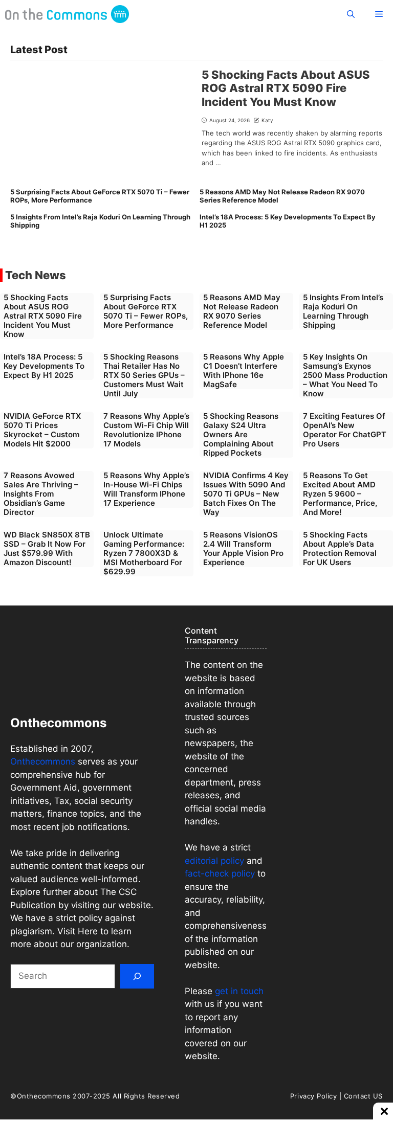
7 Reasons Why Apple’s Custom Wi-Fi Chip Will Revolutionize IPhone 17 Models (146, 429)
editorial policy (214, 861)
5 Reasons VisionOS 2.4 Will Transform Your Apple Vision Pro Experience (243, 548)
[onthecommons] (67, 14)
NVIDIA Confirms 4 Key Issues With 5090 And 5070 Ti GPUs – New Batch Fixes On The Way (246, 493)
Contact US (363, 1096)
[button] (351, 14)
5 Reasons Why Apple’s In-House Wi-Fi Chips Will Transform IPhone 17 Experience (146, 489)
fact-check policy (220, 873)
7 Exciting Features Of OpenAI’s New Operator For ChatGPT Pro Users (344, 429)
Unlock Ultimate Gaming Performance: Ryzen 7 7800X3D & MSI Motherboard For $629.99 (143, 553)
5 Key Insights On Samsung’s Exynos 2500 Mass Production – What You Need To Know (345, 375)
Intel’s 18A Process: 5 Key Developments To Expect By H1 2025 (288, 221)
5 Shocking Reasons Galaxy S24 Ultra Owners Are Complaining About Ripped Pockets (240, 434)
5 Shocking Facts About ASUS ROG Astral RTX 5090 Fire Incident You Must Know (286, 88)
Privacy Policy (313, 1096)
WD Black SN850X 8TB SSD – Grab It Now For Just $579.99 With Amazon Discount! (47, 548)
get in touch (238, 991)
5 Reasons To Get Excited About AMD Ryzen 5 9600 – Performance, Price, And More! (340, 493)
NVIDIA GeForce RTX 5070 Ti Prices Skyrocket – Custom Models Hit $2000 (42, 429)
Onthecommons (42, 761)
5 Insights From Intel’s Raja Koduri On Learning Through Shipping (100, 221)
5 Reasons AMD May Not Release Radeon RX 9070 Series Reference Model (282, 196)
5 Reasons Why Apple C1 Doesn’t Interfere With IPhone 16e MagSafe (243, 370)
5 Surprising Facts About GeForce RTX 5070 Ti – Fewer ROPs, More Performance (99, 196)
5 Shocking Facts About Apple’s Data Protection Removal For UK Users (340, 548)
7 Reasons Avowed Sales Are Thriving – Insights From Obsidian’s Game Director (41, 493)
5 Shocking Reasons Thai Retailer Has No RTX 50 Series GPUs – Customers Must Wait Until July (144, 375)
